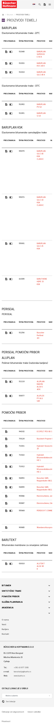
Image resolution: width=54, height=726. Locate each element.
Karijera (5, 629)
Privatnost (6, 721)
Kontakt (5, 634)
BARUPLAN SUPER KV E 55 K (41, 54)
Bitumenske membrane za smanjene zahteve (25, 545)
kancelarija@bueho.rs (22, 671)
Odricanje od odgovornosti (13, 712)
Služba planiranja (12, 601)
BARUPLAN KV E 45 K (41, 64)
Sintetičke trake (11, 590)
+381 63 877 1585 (21, 667)
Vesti (4, 624)
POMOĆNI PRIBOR (14, 412)
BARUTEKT (9, 540)
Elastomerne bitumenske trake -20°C (21, 32)
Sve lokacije (8, 701)
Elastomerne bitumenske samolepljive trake (24, 132)
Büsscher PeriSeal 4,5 (40, 335)
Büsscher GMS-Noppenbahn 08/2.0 (45, 479)
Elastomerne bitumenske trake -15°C (21, 85)
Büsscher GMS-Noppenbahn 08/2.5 (45, 488)
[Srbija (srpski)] (34, 4)
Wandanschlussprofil (45, 527)
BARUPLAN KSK (12, 127)
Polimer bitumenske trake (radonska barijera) (25, 362)
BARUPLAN (9, 28)
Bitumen (10, 14)
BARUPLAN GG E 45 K (41, 73)
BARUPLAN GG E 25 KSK (41, 246)
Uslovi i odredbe (34, 712)
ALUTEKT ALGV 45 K (41, 566)
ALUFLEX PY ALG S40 (40, 398)
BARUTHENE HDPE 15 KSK (42, 281)
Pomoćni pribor (10, 596)
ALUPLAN (8, 358)
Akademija (7, 607)
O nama (5, 620)
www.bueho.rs (19, 675)
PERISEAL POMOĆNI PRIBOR (21, 352)
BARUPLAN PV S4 (41, 105)
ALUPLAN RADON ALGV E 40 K (40, 385)
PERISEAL (8, 309)
